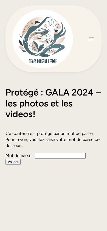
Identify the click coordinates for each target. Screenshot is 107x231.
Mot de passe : (20, 155)
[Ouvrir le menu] (91, 39)
